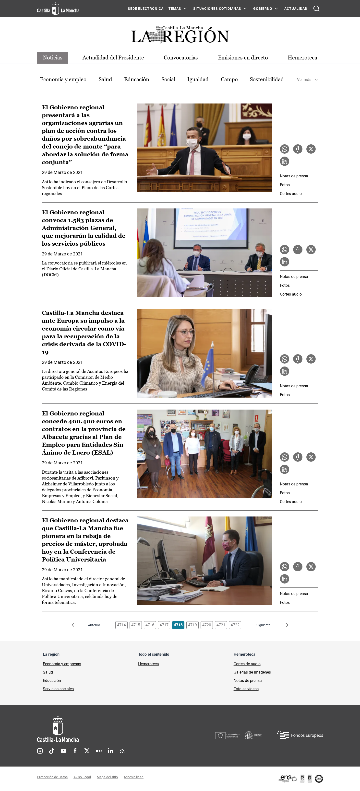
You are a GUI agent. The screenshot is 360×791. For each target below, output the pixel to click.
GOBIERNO (262, 9)
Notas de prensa (294, 176)
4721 (220, 625)
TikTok (52, 751)
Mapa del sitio (107, 777)
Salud (105, 79)
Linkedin (110, 751)
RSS (122, 751)
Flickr (99, 751)
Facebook (75, 751)
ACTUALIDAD (295, 9)
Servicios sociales (58, 689)
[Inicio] (103, 729)
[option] (63, 80)
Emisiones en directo (243, 58)
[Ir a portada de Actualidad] (180, 36)
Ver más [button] (304, 79)
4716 (149, 625)
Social (168, 79)
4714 (121, 625)
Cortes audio (291, 193)
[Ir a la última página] (282, 625)
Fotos (285, 185)
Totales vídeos (246, 689)
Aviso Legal (82, 777)
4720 (206, 625)
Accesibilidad (134, 777)
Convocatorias (181, 58)
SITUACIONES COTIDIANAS (217, 9)
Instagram (40, 751)
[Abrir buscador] (316, 8)
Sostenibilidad (267, 79)
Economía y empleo (63, 79)
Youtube (63, 751)
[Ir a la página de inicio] (58, 8)
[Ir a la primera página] (78, 625)
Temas (174, 9)
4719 (192, 625)
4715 (135, 625)
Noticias (52, 58)
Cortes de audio (247, 664)
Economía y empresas (62, 664)
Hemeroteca (302, 58)
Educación (136, 79)
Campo (229, 79)
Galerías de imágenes (252, 672)
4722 (235, 625)
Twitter (87, 751)
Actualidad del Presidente (113, 58)
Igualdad (198, 79)
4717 (164, 625)
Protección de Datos (52, 777)
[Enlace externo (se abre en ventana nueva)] (300, 778)
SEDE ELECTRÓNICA (146, 9)
